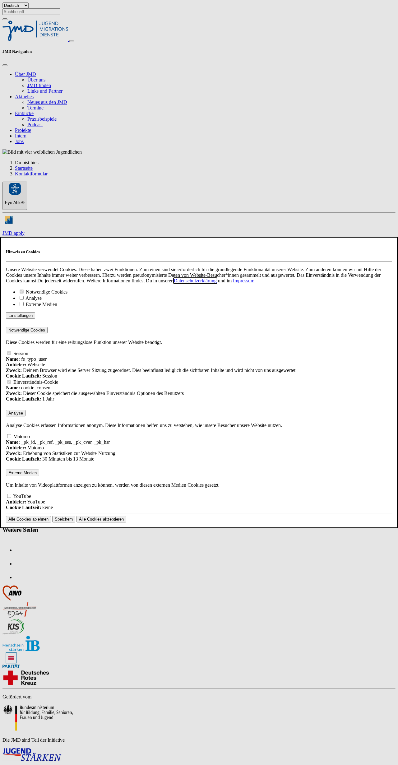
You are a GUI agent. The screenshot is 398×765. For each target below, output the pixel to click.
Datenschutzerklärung (195, 280)
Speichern (64, 519)
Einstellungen (20, 315)
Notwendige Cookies (46, 291)
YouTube (21, 496)
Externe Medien (41, 304)
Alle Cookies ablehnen (28, 519)
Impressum (243, 280)
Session (20, 353)
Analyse (33, 298)
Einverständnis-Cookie (35, 382)
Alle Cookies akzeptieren (101, 519)
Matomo (21, 436)
